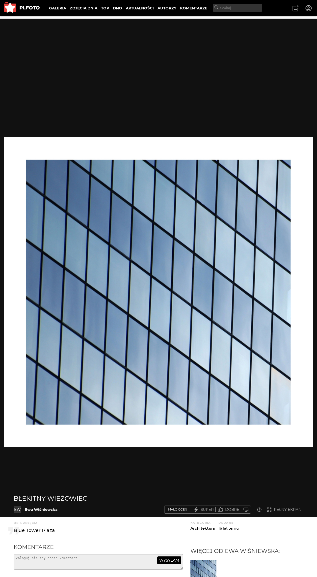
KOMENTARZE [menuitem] (193, 8)
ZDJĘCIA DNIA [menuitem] (83, 8)
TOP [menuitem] (105, 8)
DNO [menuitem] (117, 8)
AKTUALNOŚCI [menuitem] (140, 8)
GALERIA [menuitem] (57, 8)
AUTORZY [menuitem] (167, 8)
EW (17, 509)
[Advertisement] (158, 53)
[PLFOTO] (21, 8)
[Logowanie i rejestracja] (309, 8)
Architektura (202, 528)
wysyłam (169, 560)
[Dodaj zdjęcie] (295, 8)
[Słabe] (246, 510)
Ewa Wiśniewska (41, 509)
